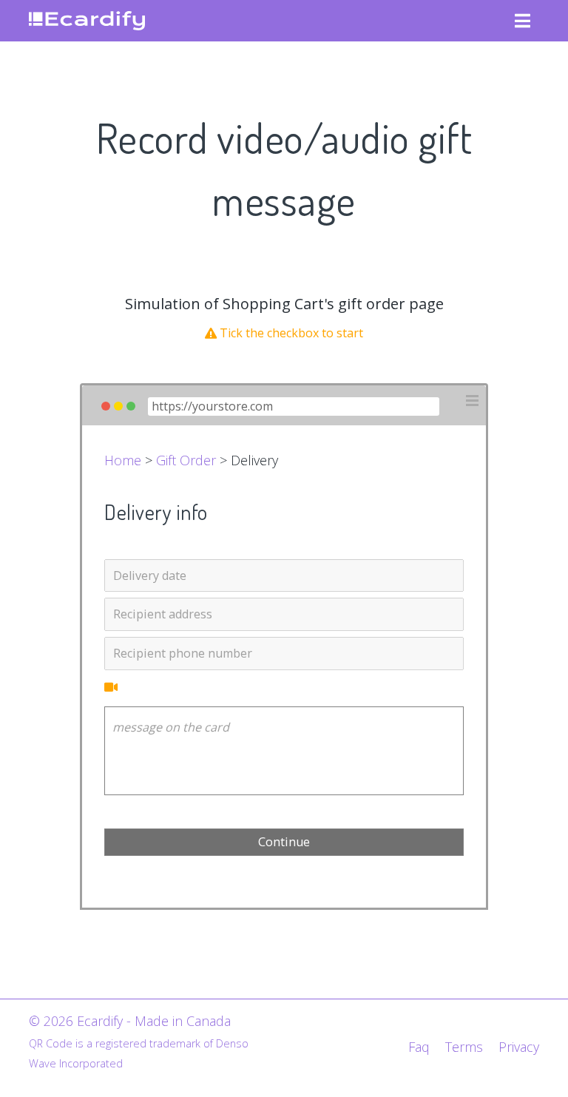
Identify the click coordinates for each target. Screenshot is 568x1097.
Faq (419, 1047)
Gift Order (186, 460)
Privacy (518, 1047)
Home (122, 460)
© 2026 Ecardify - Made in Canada (130, 1021)
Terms (464, 1047)
